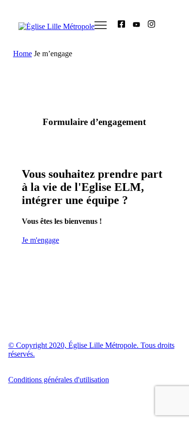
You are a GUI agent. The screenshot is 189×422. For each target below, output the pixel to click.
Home (22, 53)
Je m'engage (40, 240)
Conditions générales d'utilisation (58, 379)
